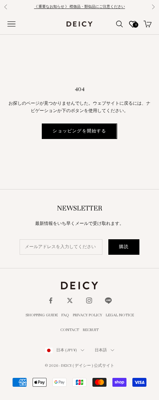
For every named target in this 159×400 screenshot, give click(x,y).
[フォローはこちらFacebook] (50, 300)
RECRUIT (91, 329)
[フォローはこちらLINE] (108, 300)
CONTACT (69, 329)
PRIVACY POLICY (87, 314)
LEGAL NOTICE (120, 314)
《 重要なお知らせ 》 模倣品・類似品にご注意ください (79, 6)
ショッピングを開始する (79, 130)
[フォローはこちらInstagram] (89, 300)
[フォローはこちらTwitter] (70, 300)
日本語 (101, 350)
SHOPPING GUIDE (42, 314)
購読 (124, 246)
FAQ (65, 314)
